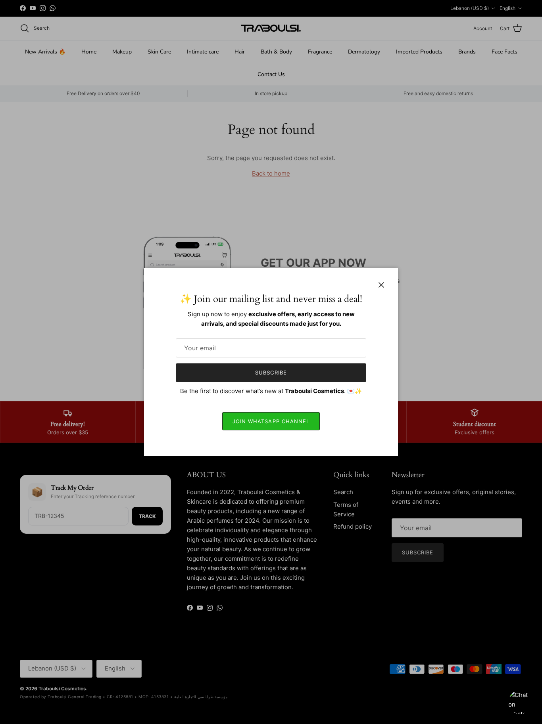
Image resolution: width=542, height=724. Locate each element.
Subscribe (270, 372)
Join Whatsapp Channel (271, 421)
